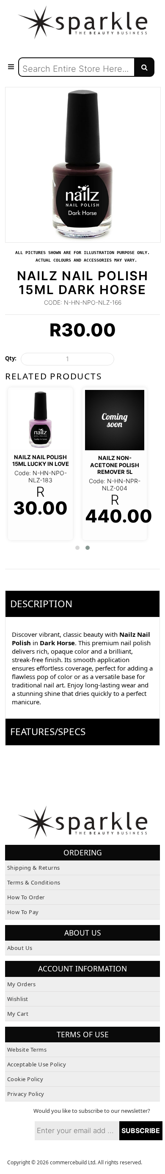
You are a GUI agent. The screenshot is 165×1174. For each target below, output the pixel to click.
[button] (77, 548)
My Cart (18, 1013)
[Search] (144, 67)
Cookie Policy (25, 1079)
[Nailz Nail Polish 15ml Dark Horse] (83, 91)
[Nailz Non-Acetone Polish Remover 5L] (114, 420)
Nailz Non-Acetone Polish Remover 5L (114, 464)
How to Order (26, 897)
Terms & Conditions (33, 882)
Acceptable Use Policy (36, 1064)
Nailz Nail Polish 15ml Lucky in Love (40, 460)
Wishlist (17, 999)
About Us (20, 948)
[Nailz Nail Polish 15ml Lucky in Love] (40, 419)
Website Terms (27, 1049)
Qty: (10, 358)
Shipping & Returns (33, 867)
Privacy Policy (25, 1094)
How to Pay (23, 912)
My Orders (21, 984)
